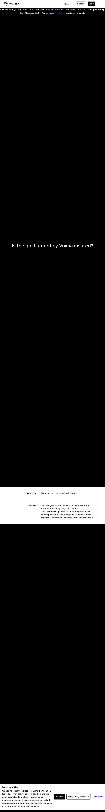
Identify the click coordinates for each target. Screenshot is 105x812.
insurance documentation (62, 518)
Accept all (59, 797)
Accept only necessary (79, 797)
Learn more (98, 797)
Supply (80, 4)
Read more (60, 13)
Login (91, 4)
